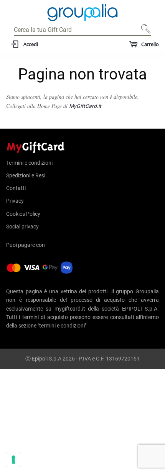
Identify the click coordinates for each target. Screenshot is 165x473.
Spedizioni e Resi (25, 175)
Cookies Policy (23, 214)
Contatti (16, 188)
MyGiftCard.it (85, 106)
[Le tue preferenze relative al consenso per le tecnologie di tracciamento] (13, 459)
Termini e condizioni (29, 163)
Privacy (15, 201)
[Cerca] (143, 32)
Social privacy (22, 226)
